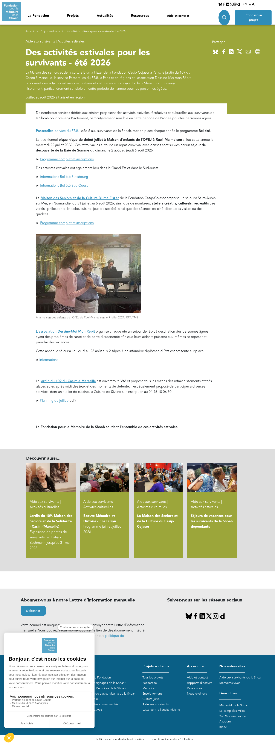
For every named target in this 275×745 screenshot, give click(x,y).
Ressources (140, 15)
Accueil (30, 31)
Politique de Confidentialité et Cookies (120, 739)
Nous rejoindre (197, 693)
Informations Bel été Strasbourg (64, 176)
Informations (48, 359)
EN (245, 4)
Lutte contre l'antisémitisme (161, 709)
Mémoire (148, 688)
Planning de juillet (54, 400)
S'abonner (33, 611)
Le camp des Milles (232, 711)
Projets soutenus (50, 31)
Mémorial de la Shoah (234, 705)
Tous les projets (152, 677)
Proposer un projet (253, 17)
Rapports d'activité (199, 683)
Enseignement (152, 693)
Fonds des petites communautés (96, 704)
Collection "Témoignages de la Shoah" (100, 683)
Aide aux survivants (155, 704)
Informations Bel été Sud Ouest (64, 185)
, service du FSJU (57, 130)
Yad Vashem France (232, 716)
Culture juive (151, 699)
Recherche (149, 683)
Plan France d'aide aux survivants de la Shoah (105, 693)
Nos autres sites (232, 666)
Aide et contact (178, 16)
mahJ (223, 727)
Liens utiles (228, 693)
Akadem (225, 721)
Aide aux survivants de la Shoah (240, 677)
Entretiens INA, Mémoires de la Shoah (100, 688)
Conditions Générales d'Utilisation (172, 739)
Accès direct (197, 666)
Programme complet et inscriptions (67, 159)
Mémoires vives (229, 683)
